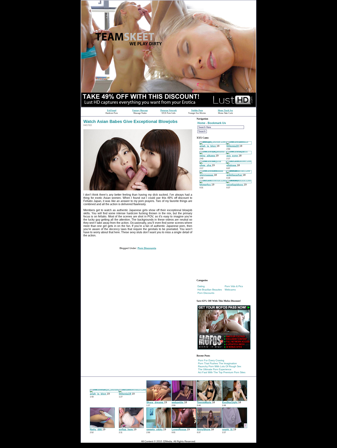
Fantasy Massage (140, 110)
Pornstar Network (168, 110)
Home (201, 123)
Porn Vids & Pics (234, 286)
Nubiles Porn (197, 110)
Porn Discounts (147, 248)
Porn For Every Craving (211, 360)
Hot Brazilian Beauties (209, 289)
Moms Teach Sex (225, 110)
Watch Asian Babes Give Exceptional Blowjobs (130, 121)
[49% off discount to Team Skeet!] (168, 106)
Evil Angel (111, 110)
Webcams (230, 289)
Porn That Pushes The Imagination (217, 363)
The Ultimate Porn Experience (214, 369)
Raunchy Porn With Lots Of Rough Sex (219, 366)
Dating (201, 286)
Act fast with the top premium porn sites (221, 372)
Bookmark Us (217, 123)
